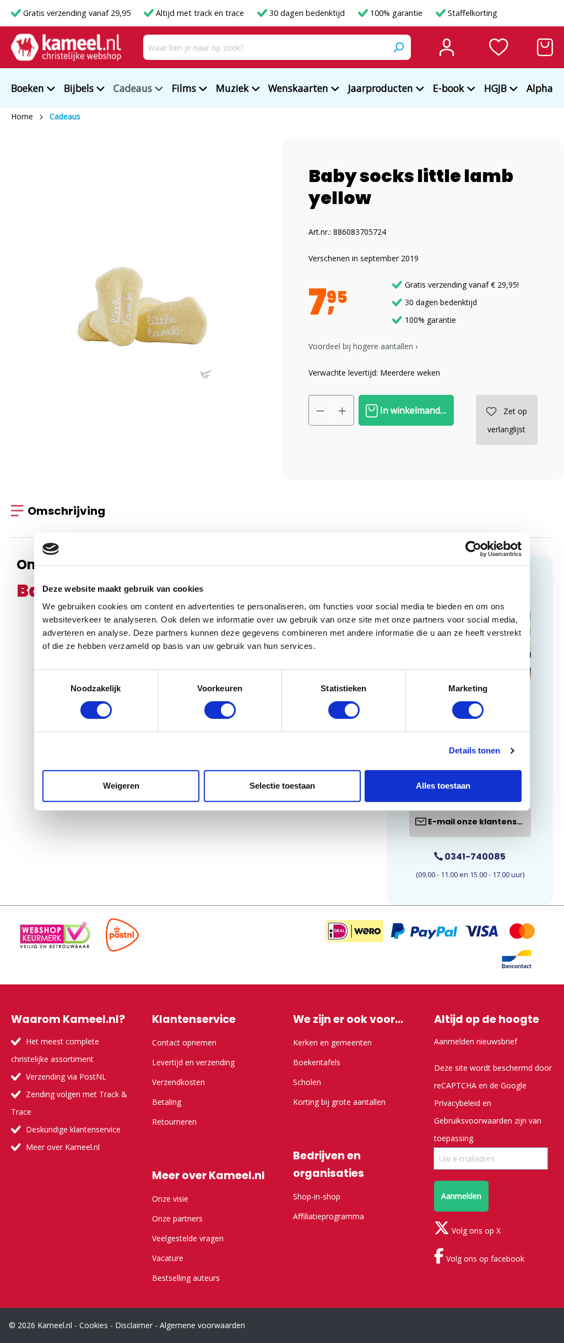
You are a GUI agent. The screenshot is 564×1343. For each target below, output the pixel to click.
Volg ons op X (475, 1230)
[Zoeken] (398, 47)
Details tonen (474, 750)
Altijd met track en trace (200, 13)
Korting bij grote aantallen (339, 1102)
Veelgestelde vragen (188, 1238)
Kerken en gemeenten (332, 1042)
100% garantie (396, 13)
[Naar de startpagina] (66, 47)
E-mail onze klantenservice (478, 821)
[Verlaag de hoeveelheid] (320, 410)
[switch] (220, 710)
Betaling (166, 1102)
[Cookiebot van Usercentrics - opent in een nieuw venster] (473, 549)
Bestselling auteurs (186, 1278)
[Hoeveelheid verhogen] (342, 410)
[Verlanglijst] (498, 47)
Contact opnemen (184, 1042)
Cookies (93, 1325)
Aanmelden (461, 1196)
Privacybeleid (457, 1103)
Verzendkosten (178, 1082)
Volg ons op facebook (484, 1258)
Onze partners (177, 1218)
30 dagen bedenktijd (307, 13)
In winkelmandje (412, 410)
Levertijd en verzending (193, 1062)
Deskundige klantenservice (73, 1129)
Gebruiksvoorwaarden (473, 1120)
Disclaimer (134, 1325)
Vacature (167, 1258)
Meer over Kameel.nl (63, 1147)
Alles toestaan (443, 785)
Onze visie (170, 1198)
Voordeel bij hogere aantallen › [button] (362, 346)
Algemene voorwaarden (202, 1325)
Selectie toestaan (282, 785)
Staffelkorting (471, 13)
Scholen (307, 1082)
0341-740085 (474, 856)
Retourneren (174, 1121)
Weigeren (121, 785)
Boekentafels (316, 1062)
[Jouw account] (446, 47)
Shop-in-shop (316, 1196)
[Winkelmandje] (545, 47)
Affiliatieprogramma (328, 1216)
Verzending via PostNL (66, 1076)
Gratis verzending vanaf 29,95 (77, 13)
